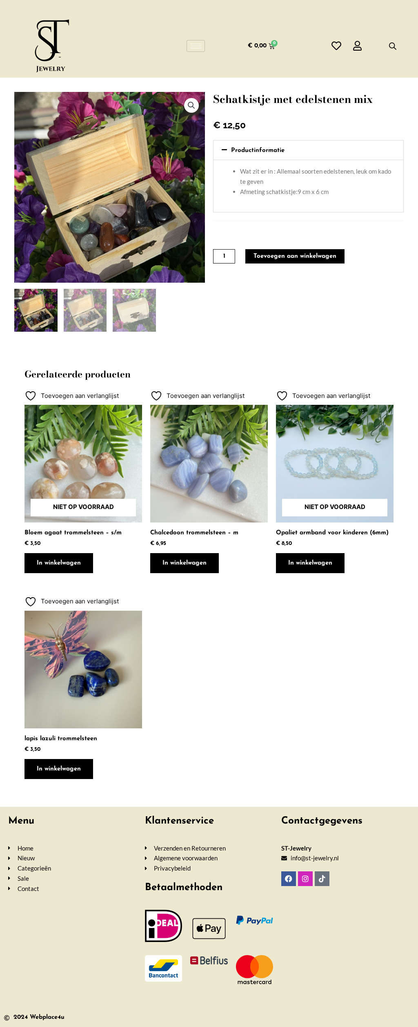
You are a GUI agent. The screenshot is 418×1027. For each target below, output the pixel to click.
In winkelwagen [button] (184, 563)
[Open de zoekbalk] (393, 45)
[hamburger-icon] (196, 46)
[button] (191, 105)
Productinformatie (258, 150)
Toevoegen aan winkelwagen (294, 256)
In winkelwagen (59, 563)
